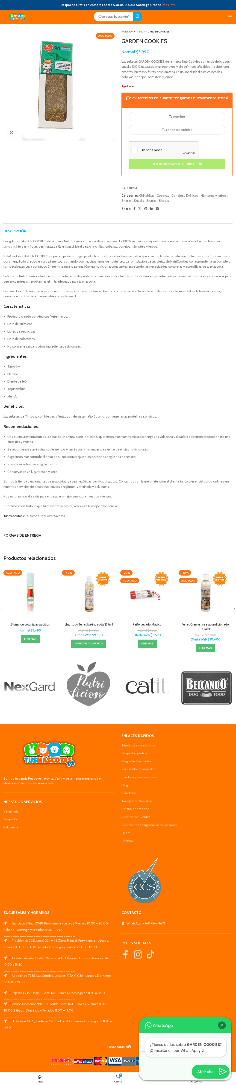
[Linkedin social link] (151, 209)
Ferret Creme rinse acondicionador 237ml (206, 626)
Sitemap (127, 841)
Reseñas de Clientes (135, 817)
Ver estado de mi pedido (138, 769)
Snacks (126, 201)
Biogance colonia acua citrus (30, 624)
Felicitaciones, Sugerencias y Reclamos (149, 825)
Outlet (125, 833)
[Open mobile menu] (230, 16)
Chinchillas (146, 195)
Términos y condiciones (138, 745)
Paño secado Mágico (147, 624)
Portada (127, 31)
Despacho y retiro (134, 753)
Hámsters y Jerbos (214, 195)
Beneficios (129, 793)
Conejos (177, 195)
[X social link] (140, 209)
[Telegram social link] (157, 209)
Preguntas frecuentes (136, 761)
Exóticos (192, 195)
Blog (124, 785)
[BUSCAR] (137, 16)
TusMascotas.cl (14, 516)
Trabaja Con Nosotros (137, 801)
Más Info (169, 5)
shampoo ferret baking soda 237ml (89, 624)
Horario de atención (135, 809)
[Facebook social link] (134, 209)
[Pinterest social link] (146, 209)
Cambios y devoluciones (139, 777)
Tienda (140, 31)
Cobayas (163, 195)
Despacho (10, 819)
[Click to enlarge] (11, 132)
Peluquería (10, 827)
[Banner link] (29, 687)
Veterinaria (10, 811)
